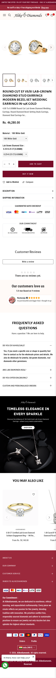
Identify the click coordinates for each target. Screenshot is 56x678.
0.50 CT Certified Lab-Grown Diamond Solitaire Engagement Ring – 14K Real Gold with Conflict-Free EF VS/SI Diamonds (20, 535)
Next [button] (51, 47)
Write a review (28, 261)
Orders (22, 641)
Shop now (45, 7)
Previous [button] (5, 47)
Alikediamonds (20, 529)
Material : (14, 133)
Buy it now (28, 174)
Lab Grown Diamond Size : (13, 147)
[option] (28, 46)
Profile (34, 641)
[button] (49, 517)
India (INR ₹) (27, 647)
